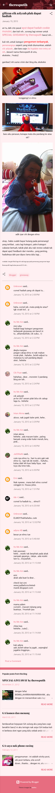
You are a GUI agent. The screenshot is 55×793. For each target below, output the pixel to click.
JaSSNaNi (18, 454)
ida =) (16, 497)
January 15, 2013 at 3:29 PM (26, 422)
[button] (51, 14)
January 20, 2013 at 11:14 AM (27, 613)
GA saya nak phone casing (17, 745)
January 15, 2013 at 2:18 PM (26, 314)
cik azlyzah (7, 48)
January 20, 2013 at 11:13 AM (27, 563)
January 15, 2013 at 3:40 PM (26, 446)
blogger (12, 275)
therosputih (18, 5)
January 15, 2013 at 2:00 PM (26, 294)
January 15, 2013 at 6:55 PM (26, 470)
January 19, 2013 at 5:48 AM (27, 539)
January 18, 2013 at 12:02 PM (27, 522)
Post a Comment (13, 661)
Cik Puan (18, 372)
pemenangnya (8, 45)
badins (34, 788)
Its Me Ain (18, 322)
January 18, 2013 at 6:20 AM (27, 505)
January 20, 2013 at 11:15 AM (27, 654)
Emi (15, 478)
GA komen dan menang (16, 713)
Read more (47, 704)
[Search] (51, 5)
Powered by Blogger (29, 782)
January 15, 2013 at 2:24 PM (26, 383)
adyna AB (18, 530)
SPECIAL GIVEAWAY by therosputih (23, 680)
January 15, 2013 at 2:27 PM (26, 405)
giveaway (24, 275)
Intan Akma (19, 413)
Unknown (18, 286)
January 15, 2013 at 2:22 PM (26, 338)
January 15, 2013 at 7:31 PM (26, 489)
